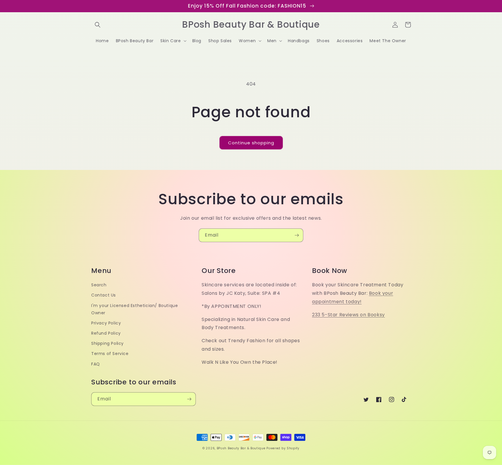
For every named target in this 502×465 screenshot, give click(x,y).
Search (99, 285)
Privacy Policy (106, 323)
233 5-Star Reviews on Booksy (348, 314)
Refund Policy (106, 333)
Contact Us (103, 295)
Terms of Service (110, 353)
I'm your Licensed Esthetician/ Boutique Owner (134, 309)
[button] (97, 24)
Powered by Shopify (283, 448)
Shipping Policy (107, 343)
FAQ (95, 364)
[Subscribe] (296, 235)
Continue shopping (251, 143)
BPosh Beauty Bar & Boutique (241, 448)
